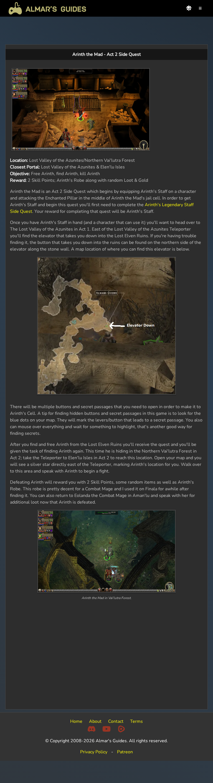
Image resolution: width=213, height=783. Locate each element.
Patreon (125, 752)
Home (76, 721)
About (95, 721)
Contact (115, 721)
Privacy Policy (93, 752)
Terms (136, 721)
